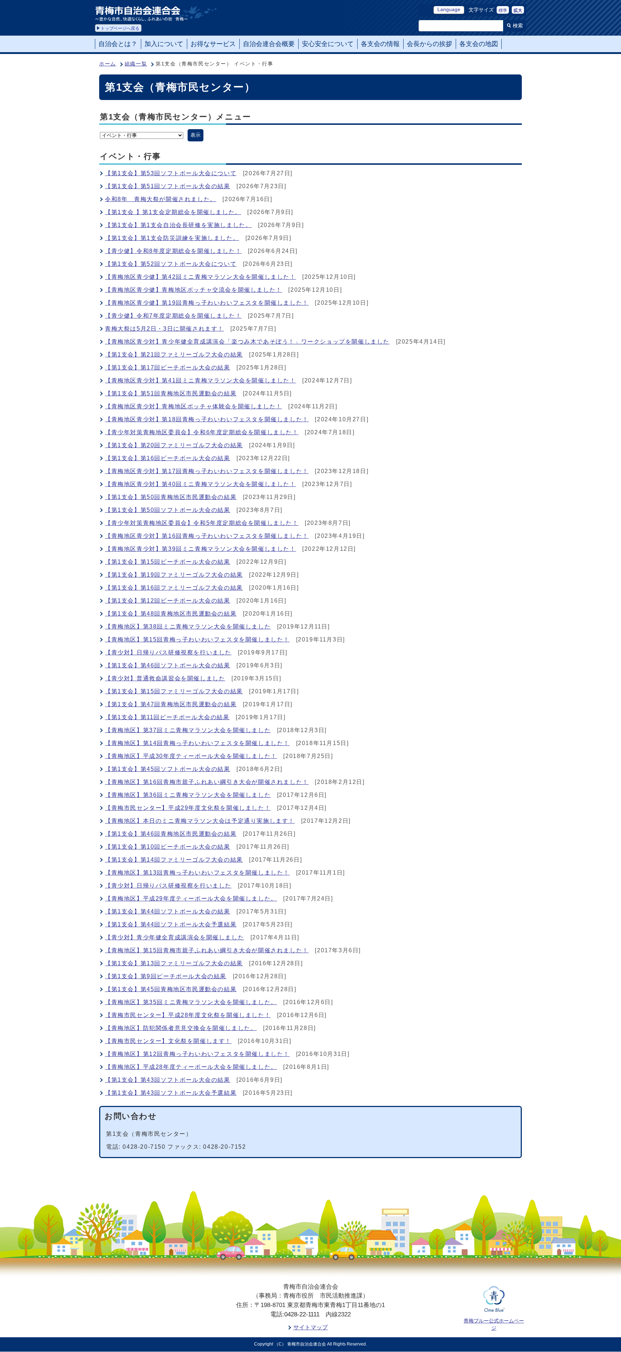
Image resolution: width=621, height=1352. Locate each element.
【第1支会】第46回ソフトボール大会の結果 (167, 665)
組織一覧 (136, 64)
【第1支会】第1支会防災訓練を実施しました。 (172, 238)
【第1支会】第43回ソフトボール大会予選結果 (170, 1093)
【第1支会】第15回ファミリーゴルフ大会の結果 (174, 691)
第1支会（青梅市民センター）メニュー (175, 116)
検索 (518, 25)
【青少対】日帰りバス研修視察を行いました (168, 652)
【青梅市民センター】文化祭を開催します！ (168, 1041)
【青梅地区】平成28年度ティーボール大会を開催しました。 (191, 1067)
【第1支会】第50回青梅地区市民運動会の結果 (170, 497)
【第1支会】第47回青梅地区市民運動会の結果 (170, 704)
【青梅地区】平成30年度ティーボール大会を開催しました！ (191, 756)
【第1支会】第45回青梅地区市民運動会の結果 (170, 989)
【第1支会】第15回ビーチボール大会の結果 (167, 562)
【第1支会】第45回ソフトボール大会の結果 (167, 769)
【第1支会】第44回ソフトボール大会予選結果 (170, 924)
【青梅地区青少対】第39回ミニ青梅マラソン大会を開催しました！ (200, 549)
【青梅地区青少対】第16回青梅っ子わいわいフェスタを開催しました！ (207, 536)
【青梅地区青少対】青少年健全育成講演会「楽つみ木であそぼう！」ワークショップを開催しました (247, 342)
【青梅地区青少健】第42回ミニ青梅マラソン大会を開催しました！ (200, 277)
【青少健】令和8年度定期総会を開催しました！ (173, 251)
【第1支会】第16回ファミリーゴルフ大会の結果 (174, 588)
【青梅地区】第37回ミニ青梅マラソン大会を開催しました (188, 730)
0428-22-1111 (301, 1314)
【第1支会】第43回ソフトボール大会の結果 (167, 1080)
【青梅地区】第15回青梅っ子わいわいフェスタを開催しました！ (197, 639)
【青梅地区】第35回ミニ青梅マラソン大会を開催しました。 (191, 1002)
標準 (502, 10)
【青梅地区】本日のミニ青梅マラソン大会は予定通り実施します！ (200, 821)
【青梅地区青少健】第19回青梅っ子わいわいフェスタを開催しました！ (207, 303)
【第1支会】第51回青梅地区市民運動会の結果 (170, 393)
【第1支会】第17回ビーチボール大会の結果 (167, 367)
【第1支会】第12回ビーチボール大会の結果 (167, 601)
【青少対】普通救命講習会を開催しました (165, 678)
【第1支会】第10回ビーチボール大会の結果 (167, 847)
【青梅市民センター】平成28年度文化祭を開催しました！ (188, 1015)
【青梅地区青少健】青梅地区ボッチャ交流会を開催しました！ (193, 290)
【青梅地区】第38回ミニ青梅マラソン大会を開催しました (188, 626)
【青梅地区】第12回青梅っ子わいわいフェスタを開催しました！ (197, 1054)
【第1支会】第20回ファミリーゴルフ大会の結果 (174, 445)
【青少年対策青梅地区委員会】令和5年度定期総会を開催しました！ (202, 523)
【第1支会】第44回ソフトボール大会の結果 (167, 911)
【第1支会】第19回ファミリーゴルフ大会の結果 (174, 575)
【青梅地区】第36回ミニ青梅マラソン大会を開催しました (188, 795)
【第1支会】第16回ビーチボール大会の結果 (167, 458)
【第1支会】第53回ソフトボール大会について (170, 173)
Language (448, 9)
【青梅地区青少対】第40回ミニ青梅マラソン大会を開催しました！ (200, 484)
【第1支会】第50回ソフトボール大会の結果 (167, 510)
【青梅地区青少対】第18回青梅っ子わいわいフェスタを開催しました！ (207, 419)
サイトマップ (310, 1327)
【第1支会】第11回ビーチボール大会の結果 (167, 717)
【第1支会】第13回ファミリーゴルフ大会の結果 (174, 963)
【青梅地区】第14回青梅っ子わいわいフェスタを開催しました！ (197, 743)
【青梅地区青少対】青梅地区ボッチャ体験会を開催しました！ (193, 406)
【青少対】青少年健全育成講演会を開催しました (174, 937)
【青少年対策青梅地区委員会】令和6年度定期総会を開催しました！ (202, 432)
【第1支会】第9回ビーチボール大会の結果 (165, 976)
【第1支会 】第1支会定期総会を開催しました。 (173, 212)
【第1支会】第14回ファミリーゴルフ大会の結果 (174, 860)
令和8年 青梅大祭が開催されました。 (160, 199)
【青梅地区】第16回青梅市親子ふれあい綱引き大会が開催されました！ (207, 782)
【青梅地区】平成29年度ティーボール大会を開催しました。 (191, 898)
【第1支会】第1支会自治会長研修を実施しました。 (178, 225)
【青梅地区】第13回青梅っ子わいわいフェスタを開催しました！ (197, 873)
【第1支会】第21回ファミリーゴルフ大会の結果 (174, 354)
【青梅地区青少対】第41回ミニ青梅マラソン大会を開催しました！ (200, 380)
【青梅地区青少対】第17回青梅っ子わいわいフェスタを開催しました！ (207, 471)
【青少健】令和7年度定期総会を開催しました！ (173, 316)
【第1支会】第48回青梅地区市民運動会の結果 (170, 614)
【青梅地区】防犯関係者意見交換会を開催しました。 (181, 1028)
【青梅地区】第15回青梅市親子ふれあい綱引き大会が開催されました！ (207, 950)
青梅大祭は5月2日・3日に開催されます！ (164, 329)
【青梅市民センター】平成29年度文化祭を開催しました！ (188, 808)
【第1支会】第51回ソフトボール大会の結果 (167, 186)
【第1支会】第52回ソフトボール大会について (170, 264)
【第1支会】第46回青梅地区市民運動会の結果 (170, 834)
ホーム (107, 64)
